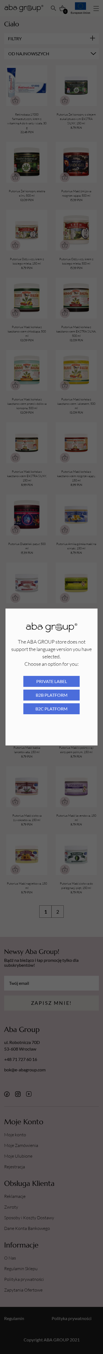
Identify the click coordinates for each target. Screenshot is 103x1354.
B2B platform (52, 695)
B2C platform (51, 708)
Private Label (51, 681)
